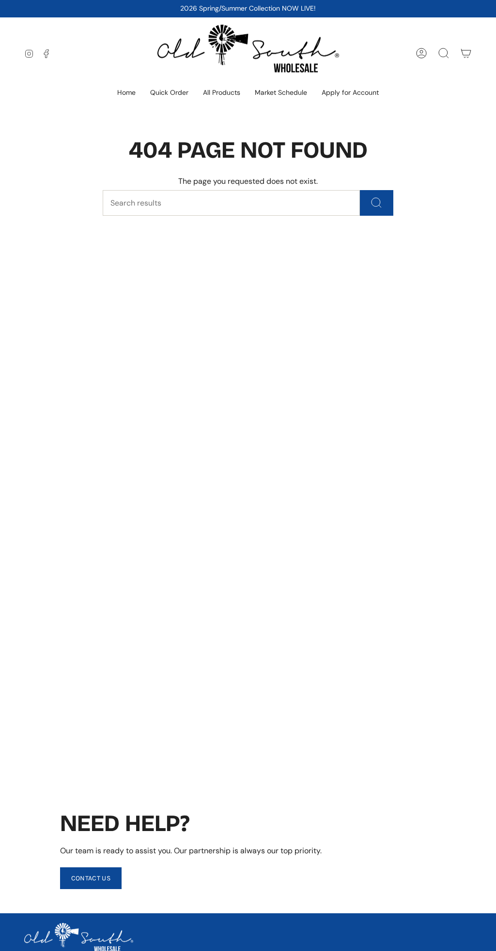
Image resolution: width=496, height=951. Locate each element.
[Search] (376, 203)
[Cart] (466, 53)
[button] (222, 93)
